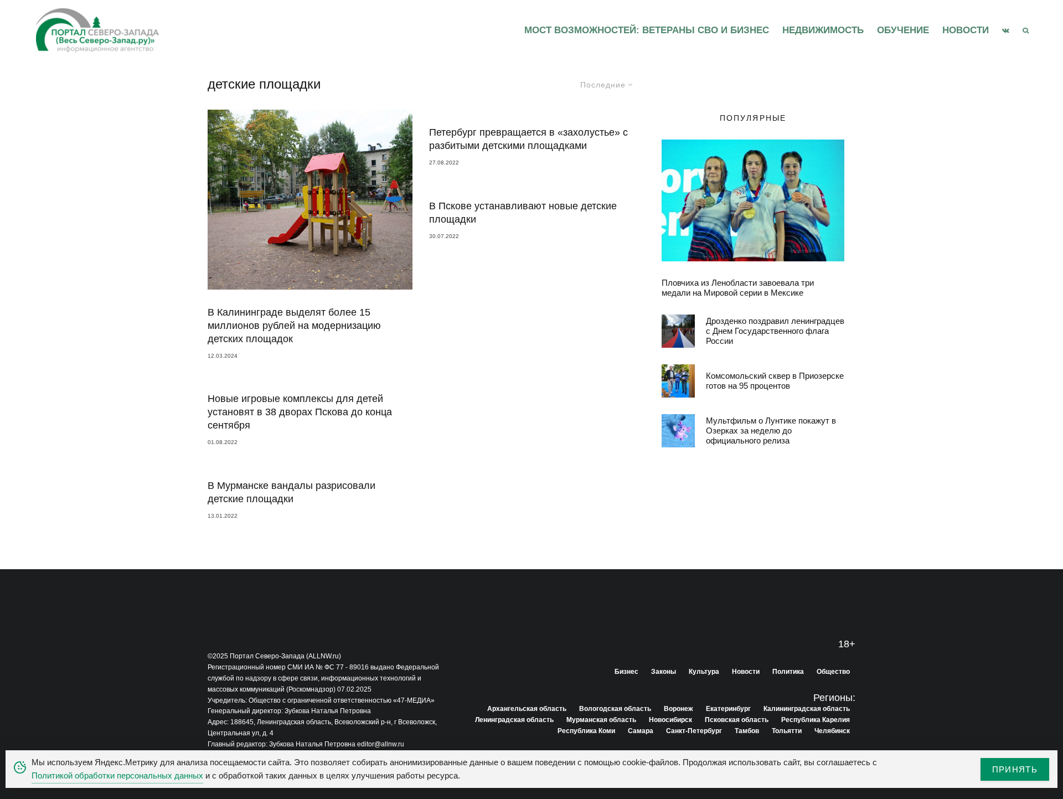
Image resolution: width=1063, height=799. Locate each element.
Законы (663, 672)
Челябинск (832, 731)
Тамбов (747, 731)
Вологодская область (615, 709)
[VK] (1005, 30)
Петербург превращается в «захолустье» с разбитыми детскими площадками (528, 139)
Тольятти (787, 731)
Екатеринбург (728, 709)
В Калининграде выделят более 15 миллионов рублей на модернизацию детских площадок (294, 325)
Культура (704, 672)
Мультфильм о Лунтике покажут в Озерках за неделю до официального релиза (771, 430)
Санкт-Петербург (694, 731)
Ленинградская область (514, 720)
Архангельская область (526, 709)
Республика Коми (586, 731)
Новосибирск (670, 720)
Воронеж (678, 709)
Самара (640, 731)
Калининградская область (806, 709)
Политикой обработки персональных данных (117, 775)
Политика (788, 672)
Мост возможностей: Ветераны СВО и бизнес (646, 30)
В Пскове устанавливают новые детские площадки (523, 212)
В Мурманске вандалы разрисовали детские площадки (291, 492)
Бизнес (626, 672)
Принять (1015, 769)
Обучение (903, 30)
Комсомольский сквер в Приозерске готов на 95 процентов (775, 380)
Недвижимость (823, 30)
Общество (833, 672)
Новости (965, 30)
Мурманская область (601, 720)
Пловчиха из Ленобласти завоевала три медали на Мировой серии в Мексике (738, 287)
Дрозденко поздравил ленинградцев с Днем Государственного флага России (775, 331)
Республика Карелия (815, 720)
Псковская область (736, 720)
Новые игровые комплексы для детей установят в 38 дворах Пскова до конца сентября (300, 412)
